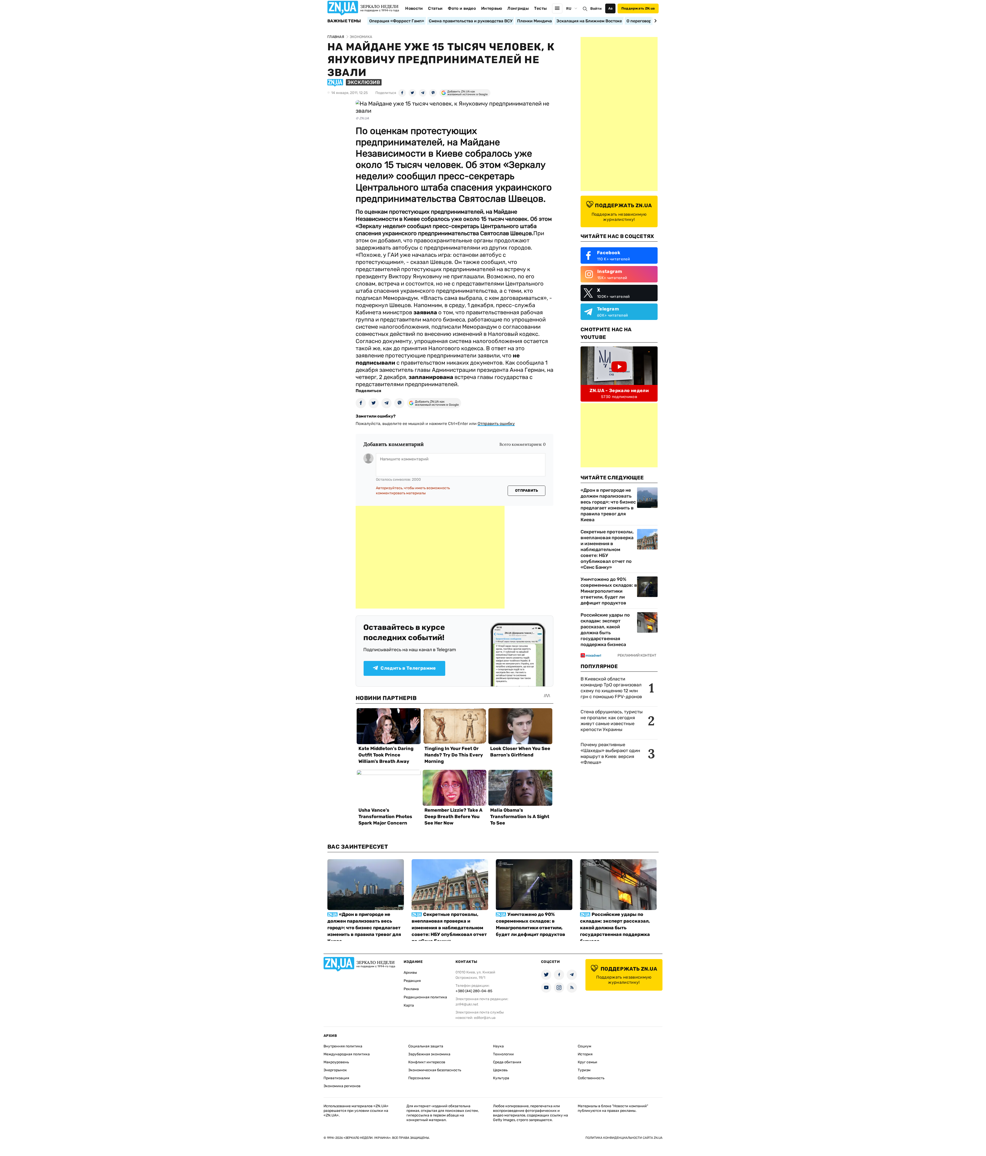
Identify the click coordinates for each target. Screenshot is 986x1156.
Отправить (526, 490)
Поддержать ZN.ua (638, 8)
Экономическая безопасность (434, 1070)
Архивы (410, 972)
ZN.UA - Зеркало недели (619, 390)
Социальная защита (425, 1046)
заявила (425, 312)
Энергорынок (335, 1070)
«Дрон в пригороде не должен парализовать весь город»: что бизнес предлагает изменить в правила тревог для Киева (608, 505)
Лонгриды (518, 8)
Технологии (503, 1054)
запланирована (431, 377)
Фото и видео (462, 8)
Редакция (412, 981)
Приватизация (336, 1078)
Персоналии (419, 1078)
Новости (414, 8)
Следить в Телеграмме (408, 668)
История (585, 1054)
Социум (584, 1046)
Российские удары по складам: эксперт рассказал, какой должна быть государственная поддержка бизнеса (605, 629)
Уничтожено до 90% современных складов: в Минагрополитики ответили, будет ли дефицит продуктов (609, 591)
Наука (498, 1046)
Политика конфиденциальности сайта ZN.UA (623, 1138)
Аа (610, 8)
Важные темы (344, 21)
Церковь (500, 1070)
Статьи (435, 8)
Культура (501, 1078)
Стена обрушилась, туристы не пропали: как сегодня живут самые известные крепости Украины (612, 720)
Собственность (591, 1078)
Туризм (584, 1070)
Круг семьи (587, 1062)
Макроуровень (336, 1062)
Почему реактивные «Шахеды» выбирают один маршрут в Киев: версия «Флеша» (610, 753)
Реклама (411, 989)
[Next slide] (655, 20)
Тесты (540, 8)
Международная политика (347, 1054)
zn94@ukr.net (467, 1004)
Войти (596, 8)
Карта (409, 1005)
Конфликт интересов (426, 1062)
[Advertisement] (430, 557)
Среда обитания (507, 1062)
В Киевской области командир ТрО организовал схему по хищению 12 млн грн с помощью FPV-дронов (611, 687)
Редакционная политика (425, 997)
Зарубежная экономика (429, 1054)
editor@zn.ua (485, 1018)
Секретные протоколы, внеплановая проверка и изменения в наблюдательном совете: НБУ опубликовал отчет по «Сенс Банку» (607, 549)
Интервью (491, 8)
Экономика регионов (342, 1086)
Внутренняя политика (343, 1046)
